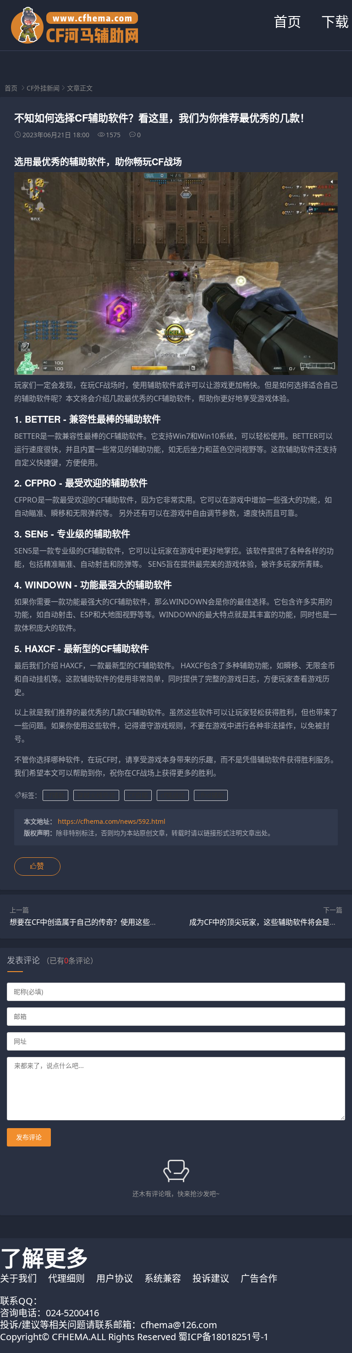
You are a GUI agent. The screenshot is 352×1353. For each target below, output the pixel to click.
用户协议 (114, 1278)
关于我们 (18, 1278)
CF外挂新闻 (43, 88)
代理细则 (66, 1278)
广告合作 (259, 1278)
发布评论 (29, 1137)
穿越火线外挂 (96, 795)
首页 (287, 21)
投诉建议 (210, 1278)
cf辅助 (55, 795)
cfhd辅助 (211, 795)
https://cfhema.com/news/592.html (111, 821)
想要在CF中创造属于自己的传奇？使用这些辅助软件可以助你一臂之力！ (127, 922)
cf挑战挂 (172, 795)
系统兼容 (162, 1278)
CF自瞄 (138, 795)
